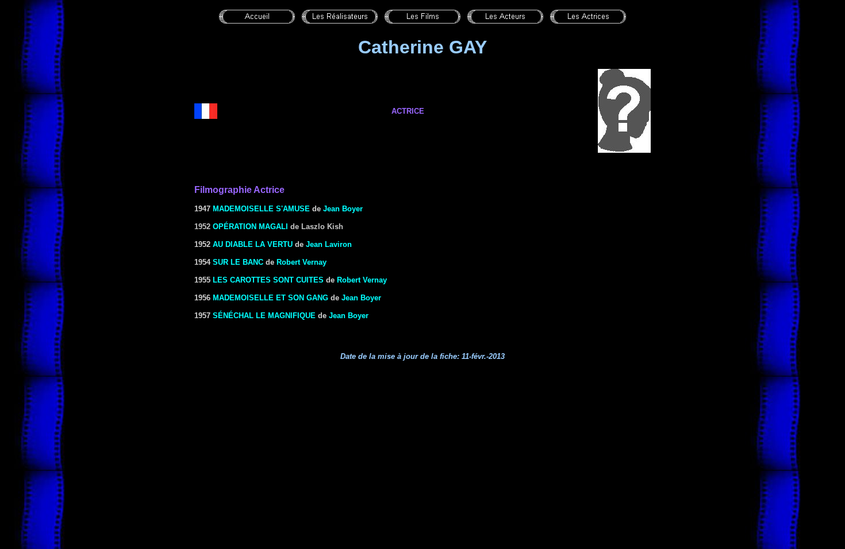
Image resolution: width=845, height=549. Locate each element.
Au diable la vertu (253, 244)
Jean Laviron (329, 244)
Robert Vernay (301, 262)
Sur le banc (238, 262)
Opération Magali (250, 226)
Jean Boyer (343, 208)
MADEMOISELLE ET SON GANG (270, 297)
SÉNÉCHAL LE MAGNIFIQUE (264, 315)
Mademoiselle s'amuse (261, 208)
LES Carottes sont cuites (268, 280)
